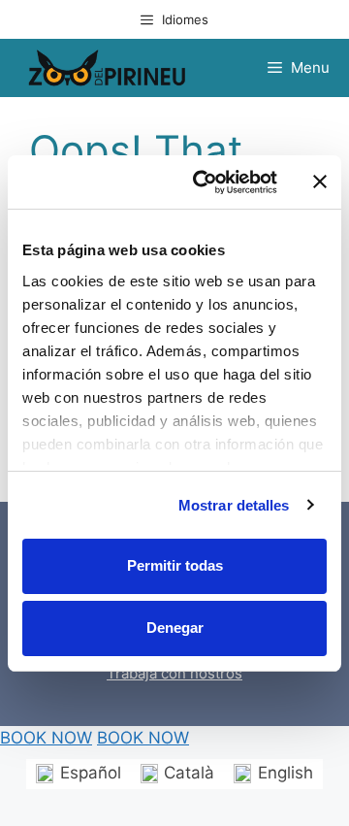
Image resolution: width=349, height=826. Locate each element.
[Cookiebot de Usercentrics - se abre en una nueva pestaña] (204, 182)
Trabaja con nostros (174, 673)
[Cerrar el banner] (320, 181)
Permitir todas (175, 565)
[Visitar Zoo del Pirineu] (107, 68)
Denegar (175, 627)
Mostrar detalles (234, 505)
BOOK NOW (46, 737)
